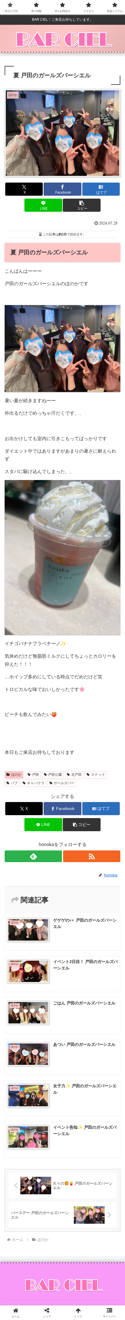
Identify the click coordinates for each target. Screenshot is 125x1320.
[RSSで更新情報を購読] (91, 856)
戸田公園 (55, 775)
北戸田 (76, 775)
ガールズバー (63, 783)
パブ (14, 783)
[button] (81, 205)
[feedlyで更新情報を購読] (33, 856)
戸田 (35, 775)
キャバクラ (35, 783)
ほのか (16, 775)
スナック (98, 775)
